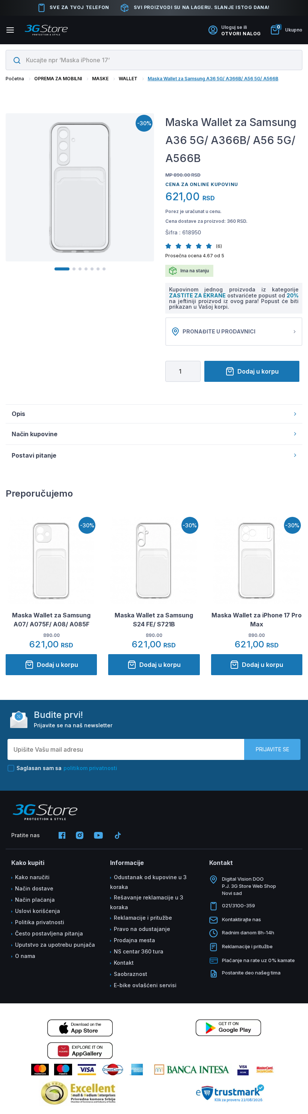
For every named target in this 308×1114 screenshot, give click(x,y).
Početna (15, 78)
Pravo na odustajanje (142, 929)
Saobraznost (130, 974)
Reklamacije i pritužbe (143, 917)
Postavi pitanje (34, 455)
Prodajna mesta (134, 940)
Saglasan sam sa (67, 768)
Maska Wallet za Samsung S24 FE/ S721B (154, 619)
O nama (25, 956)
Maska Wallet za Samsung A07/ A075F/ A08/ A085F (51, 619)
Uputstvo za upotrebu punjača (55, 944)
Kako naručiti (32, 877)
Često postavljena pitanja (49, 933)
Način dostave (34, 888)
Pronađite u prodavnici (219, 331)
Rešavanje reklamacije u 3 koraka (146, 902)
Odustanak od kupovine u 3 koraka (148, 882)
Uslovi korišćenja (37, 911)
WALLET (128, 78)
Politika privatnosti (39, 922)
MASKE (100, 78)
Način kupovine (34, 434)
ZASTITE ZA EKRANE (198, 295)
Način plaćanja (35, 899)
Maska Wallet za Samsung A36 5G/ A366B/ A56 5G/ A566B (213, 78)
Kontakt (124, 962)
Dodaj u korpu (258, 371)
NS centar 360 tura (138, 951)
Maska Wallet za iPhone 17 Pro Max (256, 619)
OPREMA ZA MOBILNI (58, 78)
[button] (170, 246)
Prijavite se (272, 749)
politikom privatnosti (90, 768)
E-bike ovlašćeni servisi (145, 985)
